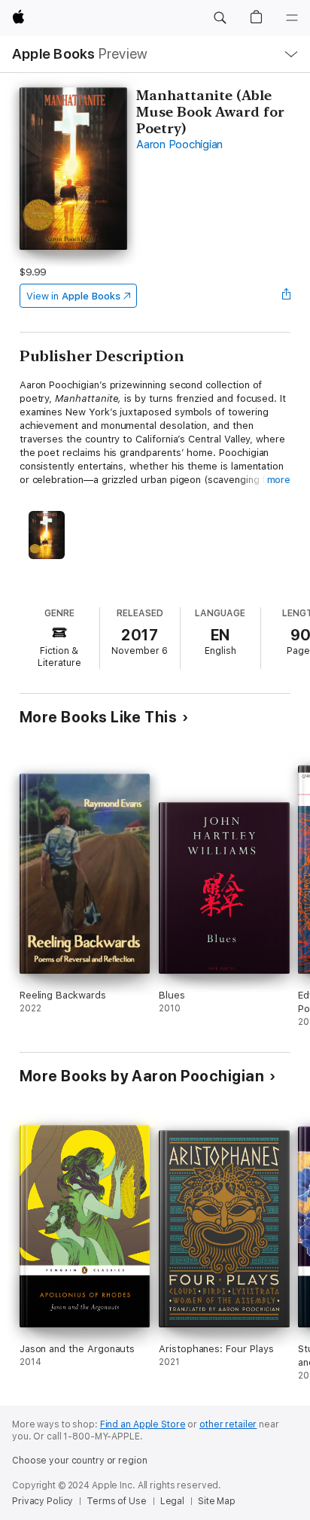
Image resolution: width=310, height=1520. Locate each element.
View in (73, 296)
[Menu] (292, 18)
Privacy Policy (42, 1501)
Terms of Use (117, 1501)
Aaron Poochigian (179, 144)
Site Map (217, 1501)
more (279, 479)
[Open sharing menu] (286, 296)
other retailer (228, 1424)
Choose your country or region (79, 1460)
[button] (220, 18)
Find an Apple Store (143, 1424)
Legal (172, 1501)
